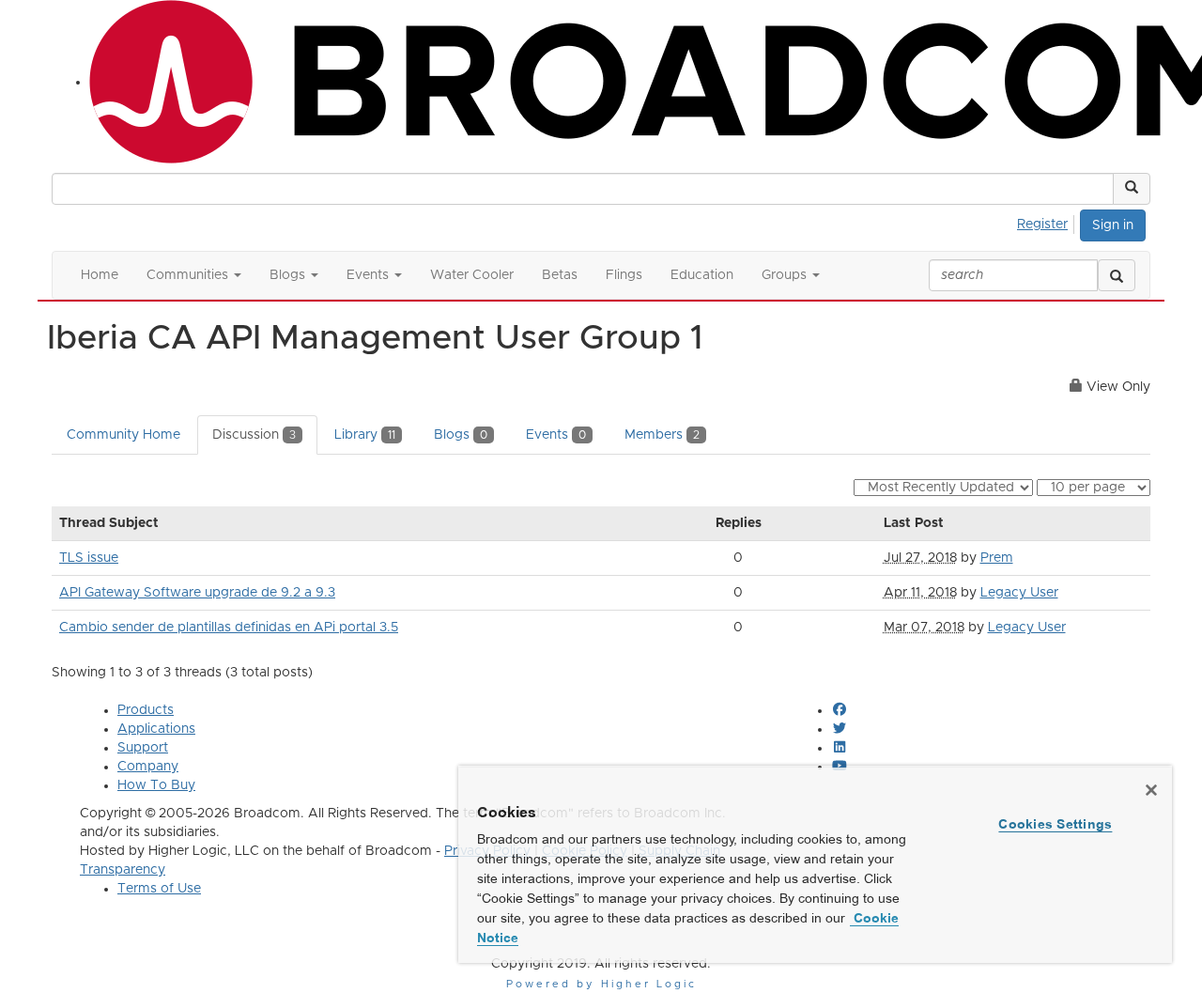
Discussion (254, 435)
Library (364, 435)
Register (1042, 224)
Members (662, 435)
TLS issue (88, 558)
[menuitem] (1047, 221)
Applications (156, 729)
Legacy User (1019, 592)
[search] (1116, 275)
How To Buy (156, 785)
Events (556, 435)
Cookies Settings (1055, 823)
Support (142, 747)
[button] (1131, 189)
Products (145, 710)
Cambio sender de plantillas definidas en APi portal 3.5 (228, 627)
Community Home (123, 435)
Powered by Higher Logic (601, 984)
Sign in (1112, 225)
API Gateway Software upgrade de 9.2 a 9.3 (197, 592)
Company (147, 766)
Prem (996, 558)
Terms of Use (159, 888)
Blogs (460, 435)
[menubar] (1047, 221)
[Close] (1151, 790)
